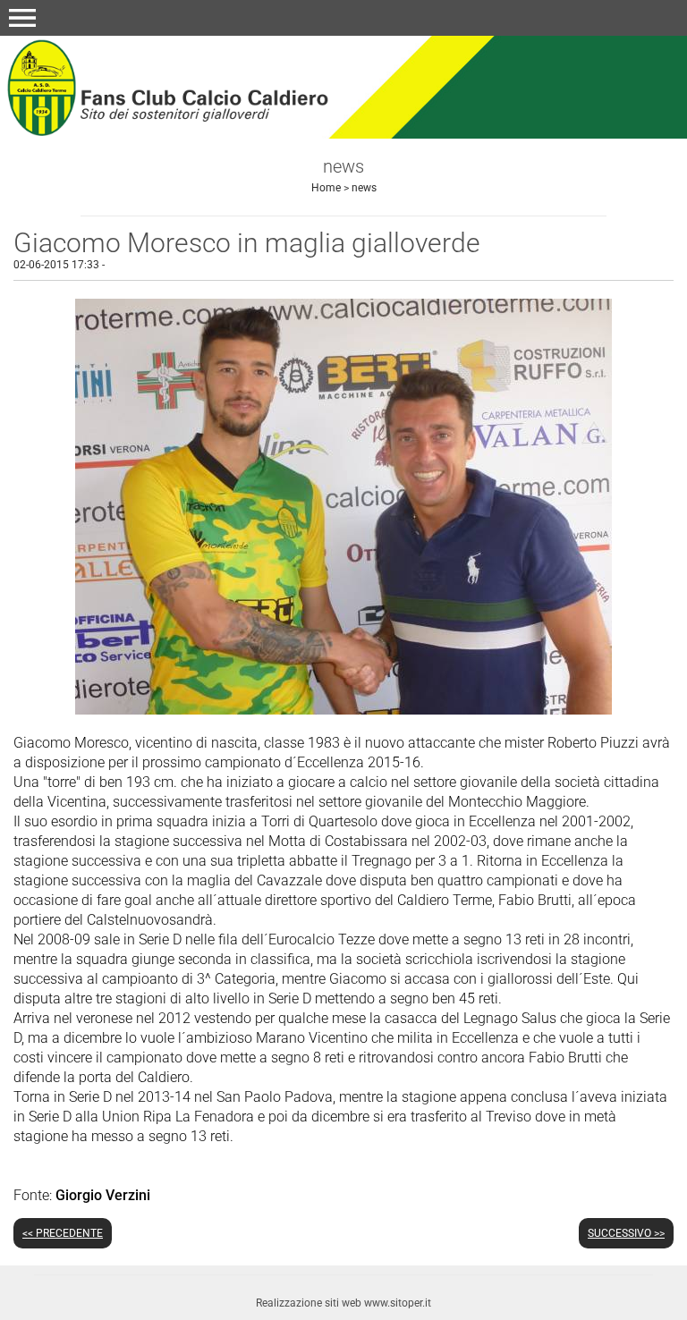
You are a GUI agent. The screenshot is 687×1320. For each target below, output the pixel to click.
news (364, 188)
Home (326, 188)
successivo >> (626, 1233)
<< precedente (62, 1233)
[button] (22, 18)
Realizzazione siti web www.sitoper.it (343, 1303)
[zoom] (343, 709)
